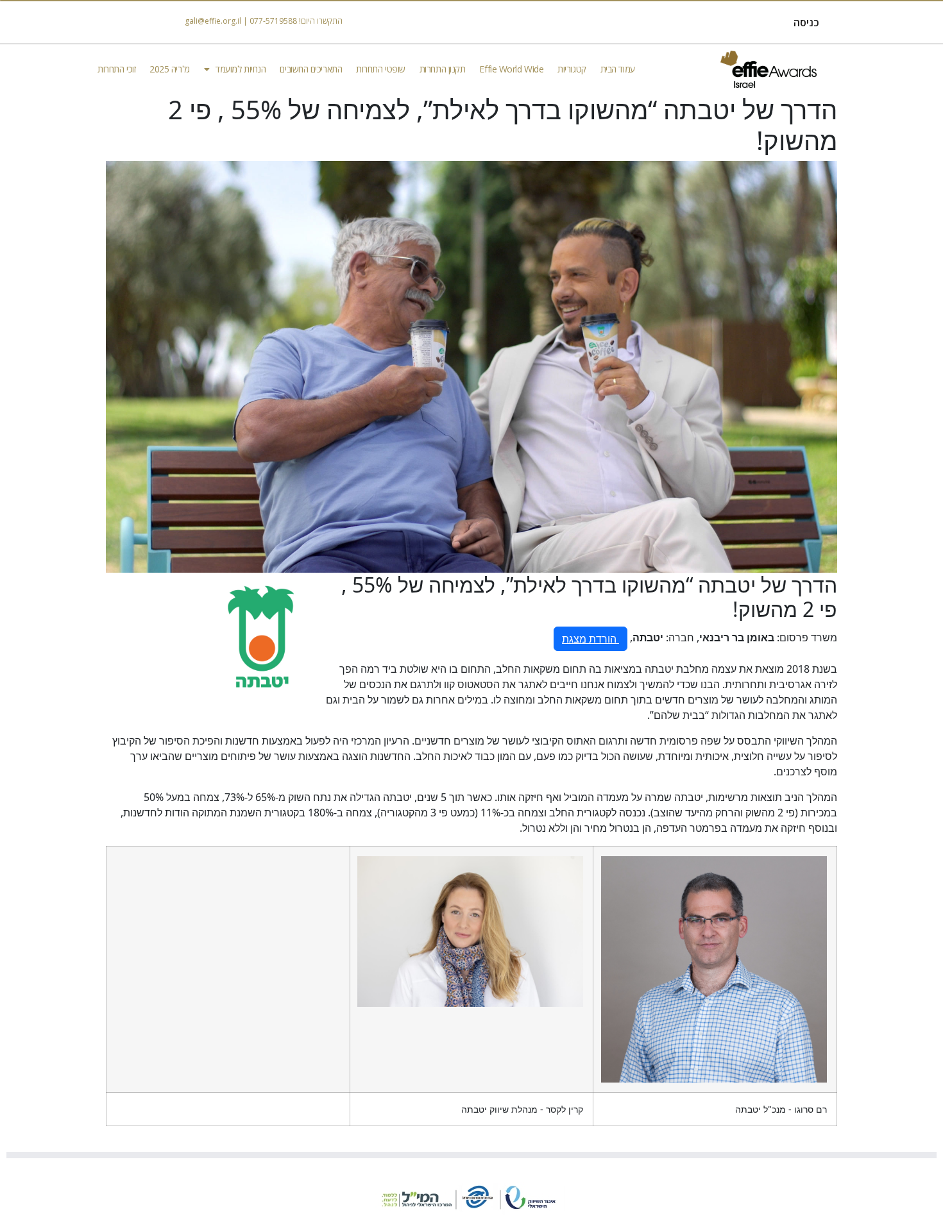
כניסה (806, 22)
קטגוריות (571, 69)
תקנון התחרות (443, 69)
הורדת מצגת (590, 639)
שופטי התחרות (380, 69)
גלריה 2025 (169, 69)
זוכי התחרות (116, 69)
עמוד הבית (617, 69)
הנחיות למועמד (241, 69)
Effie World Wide (511, 69)
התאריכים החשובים (311, 69)
